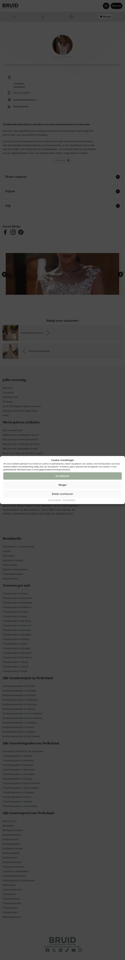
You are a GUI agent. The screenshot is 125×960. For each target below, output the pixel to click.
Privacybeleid (54, 500)
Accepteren (62, 476)
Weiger (62, 485)
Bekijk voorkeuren (62, 494)
